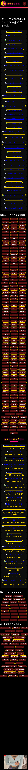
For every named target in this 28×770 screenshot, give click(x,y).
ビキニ (5, 366)
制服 (22, 359)
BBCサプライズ (9, 650)
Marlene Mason (22, 620)
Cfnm (5, 289)
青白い (14, 302)
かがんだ (6, 343)
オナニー (6, 353)
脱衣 (23, 382)
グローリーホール (22, 423)
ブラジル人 (22, 238)
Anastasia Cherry (18, 596)
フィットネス (6, 337)
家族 (14, 340)
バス (6, 407)
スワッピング (22, 369)
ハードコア (22, 327)
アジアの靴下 (19, 650)
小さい (14, 337)
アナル (14, 247)
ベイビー (14, 279)
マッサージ (22, 366)
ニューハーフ (14, 286)
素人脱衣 (20, 653)
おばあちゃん (14, 254)
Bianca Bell (13, 602)
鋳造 (22, 426)
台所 (14, 356)
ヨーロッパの (6, 362)
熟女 (6, 279)
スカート (22, 241)
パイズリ (6, 398)
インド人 (6, 254)
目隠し (5, 426)
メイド (5, 359)
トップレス (22, 394)
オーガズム (14, 260)
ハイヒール (5, 318)
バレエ (24, 634)
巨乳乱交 (14, 659)
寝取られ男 (22, 404)
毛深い (5, 260)
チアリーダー (14, 295)
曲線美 (14, 350)
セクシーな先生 (5, 656)
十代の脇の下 (19, 631)
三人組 (22, 330)
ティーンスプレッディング (9, 672)
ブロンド (6, 330)
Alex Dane (13, 611)
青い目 (22, 273)
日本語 (5, 314)
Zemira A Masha (7, 599)
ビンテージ (5, 327)
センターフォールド (22, 430)
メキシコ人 (4, 423)
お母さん (22, 343)
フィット (19, 663)
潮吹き (5, 295)
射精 (22, 308)
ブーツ (5, 321)
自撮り (22, 260)
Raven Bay (23, 608)
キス (14, 231)
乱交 (23, 334)
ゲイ (14, 238)
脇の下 (5, 238)
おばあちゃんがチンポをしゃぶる (9, 666)
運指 (14, 385)
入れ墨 (22, 305)
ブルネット (22, 270)
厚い (13, 282)
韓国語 (22, 410)
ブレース (14, 433)
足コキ (5, 378)
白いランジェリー (23, 675)
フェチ (14, 219)
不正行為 (14, 426)
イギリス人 (22, 295)
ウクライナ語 (22, 372)
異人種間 (6, 286)
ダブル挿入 (22, 407)
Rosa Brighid (23, 605)
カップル (6, 394)
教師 (14, 398)
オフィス (6, 273)
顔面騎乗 (14, 244)
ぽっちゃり (22, 225)
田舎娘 (22, 659)
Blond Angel (8, 596)
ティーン (14, 311)
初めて (22, 247)
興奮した (22, 385)
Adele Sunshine (13, 605)
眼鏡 (14, 375)
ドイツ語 (14, 401)
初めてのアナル (22, 666)
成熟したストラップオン (10, 653)
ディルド (14, 273)
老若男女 (14, 362)
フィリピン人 (14, 314)
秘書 (6, 305)
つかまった (23, 417)
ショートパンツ (14, 289)
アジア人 (6, 250)
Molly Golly (5, 611)
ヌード (14, 334)
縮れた (22, 398)
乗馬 (6, 369)
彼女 (22, 401)
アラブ (22, 420)
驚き (6, 346)
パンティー (22, 235)
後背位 (22, 228)
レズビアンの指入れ (5, 634)
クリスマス (22, 311)
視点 (5, 282)
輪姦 (14, 305)
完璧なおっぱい (7, 640)
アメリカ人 (22, 276)
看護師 (22, 375)
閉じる (14, 318)
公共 (22, 286)
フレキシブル (14, 404)
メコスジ (22, 378)
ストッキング (22, 231)
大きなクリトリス (5, 417)
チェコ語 (22, 314)
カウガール (14, 330)
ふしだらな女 (23, 656)
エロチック (14, 407)
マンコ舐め (14, 359)
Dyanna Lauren (5, 614)
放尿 (22, 292)
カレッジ (6, 340)
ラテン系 (6, 298)
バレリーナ (22, 388)
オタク (5, 231)
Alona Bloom (23, 614)
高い (22, 340)
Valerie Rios (14, 614)
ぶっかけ (14, 324)
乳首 (14, 346)
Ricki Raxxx (13, 620)
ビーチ (14, 388)
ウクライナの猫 (15, 634)
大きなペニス (14, 270)
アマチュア (5, 219)
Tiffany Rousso (14, 608)
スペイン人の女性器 (19, 669)
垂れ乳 (14, 241)
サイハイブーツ (14, 656)
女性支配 (6, 311)
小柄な (5, 266)
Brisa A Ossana (22, 611)
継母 (6, 263)
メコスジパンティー (10, 631)
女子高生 (6, 356)
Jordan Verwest (5, 608)
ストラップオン (14, 410)
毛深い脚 (16, 627)
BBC (14, 372)
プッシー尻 (23, 643)
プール (22, 353)
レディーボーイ (14, 266)
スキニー (6, 228)
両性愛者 (14, 343)
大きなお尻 (22, 362)
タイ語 (14, 378)
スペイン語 (14, 420)
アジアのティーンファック (18, 640)
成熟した (14, 292)
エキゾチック (15, 417)
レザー (22, 356)
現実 (6, 385)
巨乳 (22, 263)
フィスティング (14, 382)
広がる (14, 353)
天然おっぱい (5, 391)
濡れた (22, 219)
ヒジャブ (21, 672)
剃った (14, 327)
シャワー (22, 346)
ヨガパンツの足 (19, 647)
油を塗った (5, 372)
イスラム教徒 (4, 643)
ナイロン (6, 270)
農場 (12, 430)
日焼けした (14, 308)
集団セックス (22, 391)
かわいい (14, 235)
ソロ (22, 222)
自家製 (14, 394)
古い (22, 257)
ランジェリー (6, 222)
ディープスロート (22, 282)
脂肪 (22, 250)
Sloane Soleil (23, 617)
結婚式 (22, 298)
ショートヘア (5, 382)
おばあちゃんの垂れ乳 (5, 627)
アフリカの (5, 235)
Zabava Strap (15, 617)
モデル (5, 257)
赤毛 (14, 228)
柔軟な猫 (6, 659)
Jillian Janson (5, 620)
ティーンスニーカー (9, 647)
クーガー (14, 225)
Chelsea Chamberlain (19, 599)
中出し (5, 350)
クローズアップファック (19, 637)
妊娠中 (5, 401)
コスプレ (6, 375)
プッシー (6, 308)
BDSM (22, 337)
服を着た (22, 321)
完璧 (22, 350)
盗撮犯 (19, 414)
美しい (22, 254)
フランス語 (14, 321)
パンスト (23, 266)
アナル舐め (5, 410)
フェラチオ (5, 244)
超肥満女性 (14, 298)
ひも (23, 289)
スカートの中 (6, 292)
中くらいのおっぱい (10, 414)
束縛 (22, 324)
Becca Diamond (5, 617)
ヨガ (6, 225)
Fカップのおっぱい (14, 643)
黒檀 (14, 257)
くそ (6, 247)
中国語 (13, 423)
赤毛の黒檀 (24, 627)
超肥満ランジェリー (7, 637)
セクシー (14, 250)
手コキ (14, 369)
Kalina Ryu (4, 605)
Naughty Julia (22, 602)
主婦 (14, 263)
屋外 (6, 241)
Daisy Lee (5, 602)
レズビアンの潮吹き (8, 669)
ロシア (5, 324)
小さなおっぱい (5, 334)
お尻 (22, 302)
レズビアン (14, 222)
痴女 (6, 388)
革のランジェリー (10, 663)
